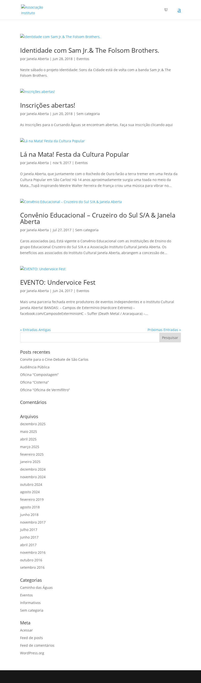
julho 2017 (28, 529)
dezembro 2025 (33, 424)
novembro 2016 (33, 552)
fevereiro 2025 (32, 454)
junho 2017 (29, 537)
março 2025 (29, 446)
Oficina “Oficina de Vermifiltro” (45, 389)
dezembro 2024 (33, 469)
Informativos (30, 602)
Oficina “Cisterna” (34, 382)
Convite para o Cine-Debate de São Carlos (54, 359)
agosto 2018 (30, 507)
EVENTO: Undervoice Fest (57, 282)
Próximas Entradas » (164, 329)
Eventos (82, 58)
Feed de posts (31, 637)
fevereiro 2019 (32, 499)
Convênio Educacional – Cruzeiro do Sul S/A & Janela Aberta (97, 218)
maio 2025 (28, 431)
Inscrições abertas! (47, 105)
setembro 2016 (32, 567)
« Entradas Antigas (35, 329)
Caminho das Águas (36, 587)
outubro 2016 (31, 560)
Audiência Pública (35, 367)
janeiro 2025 (30, 461)
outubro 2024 (31, 484)
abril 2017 (28, 544)
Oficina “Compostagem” (39, 374)
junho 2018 (29, 514)
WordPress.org (32, 653)
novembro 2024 (33, 477)
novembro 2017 (33, 522)
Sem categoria (88, 113)
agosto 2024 (30, 492)
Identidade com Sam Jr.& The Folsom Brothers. (89, 50)
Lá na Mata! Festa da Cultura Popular (74, 154)
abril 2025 (28, 439)
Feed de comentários (37, 645)
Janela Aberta (38, 58)
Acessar (26, 630)
